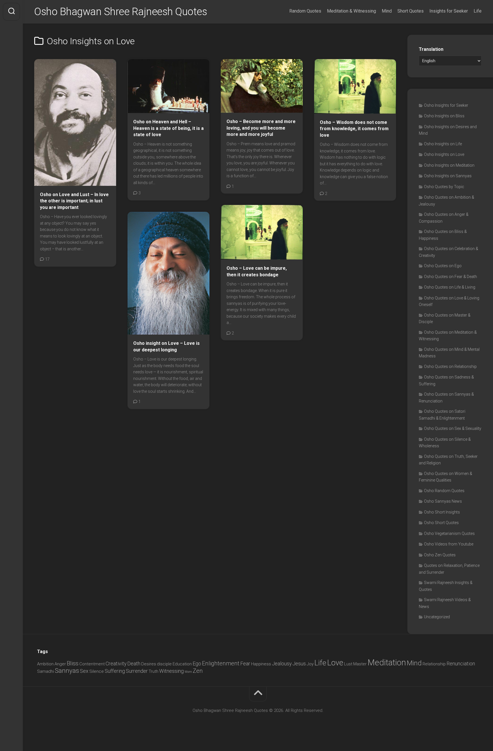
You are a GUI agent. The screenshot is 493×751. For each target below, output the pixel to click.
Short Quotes (410, 11)
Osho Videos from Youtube (448, 544)
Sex (84, 671)
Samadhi (45, 671)
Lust (348, 664)
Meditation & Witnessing (351, 11)
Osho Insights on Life (443, 144)
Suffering (115, 671)
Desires (148, 664)
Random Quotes (305, 11)
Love (335, 662)
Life (478, 11)
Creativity (116, 664)
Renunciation (460, 664)
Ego (197, 664)
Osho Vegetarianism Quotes (449, 533)
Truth (153, 671)
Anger (60, 664)
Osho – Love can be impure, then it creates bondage (257, 271)
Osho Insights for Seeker (446, 105)
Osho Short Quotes (441, 522)
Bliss (72, 663)
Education (182, 664)
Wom (188, 672)
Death (133, 664)
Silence (96, 671)
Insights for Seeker (448, 11)
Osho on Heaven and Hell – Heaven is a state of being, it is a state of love (168, 128)
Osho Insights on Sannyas (448, 176)
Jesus (299, 664)
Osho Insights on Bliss (444, 116)
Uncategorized (437, 617)
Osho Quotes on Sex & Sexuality (452, 428)
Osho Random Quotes (444, 490)
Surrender (137, 671)
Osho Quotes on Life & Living (449, 287)
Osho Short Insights (442, 512)
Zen (198, 670)
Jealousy (282, 664)
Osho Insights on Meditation (449, 165)
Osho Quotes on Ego (443, 265)
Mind (387, 11)
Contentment (92, 664)
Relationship (434, 664)
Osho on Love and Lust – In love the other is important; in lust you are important (74, 201)
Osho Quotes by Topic (444, 186)
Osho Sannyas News (443, 501)
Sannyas (67, 670)
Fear (245, 664)
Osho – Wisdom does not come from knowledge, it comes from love (354, 129)
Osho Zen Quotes (440, 555)
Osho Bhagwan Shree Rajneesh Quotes (120, 12)
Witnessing (171, 671)
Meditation (386, 662)
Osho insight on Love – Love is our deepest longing (166, 347)
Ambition (45, 664)
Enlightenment (220, 663)
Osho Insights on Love (444, 154)
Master (360, 664)
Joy (310, 664)
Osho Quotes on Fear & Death (450, 276)
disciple (164, 664)
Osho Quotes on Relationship (450, 366)
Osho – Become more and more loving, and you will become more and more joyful (261, 128)
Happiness (261, 664)
